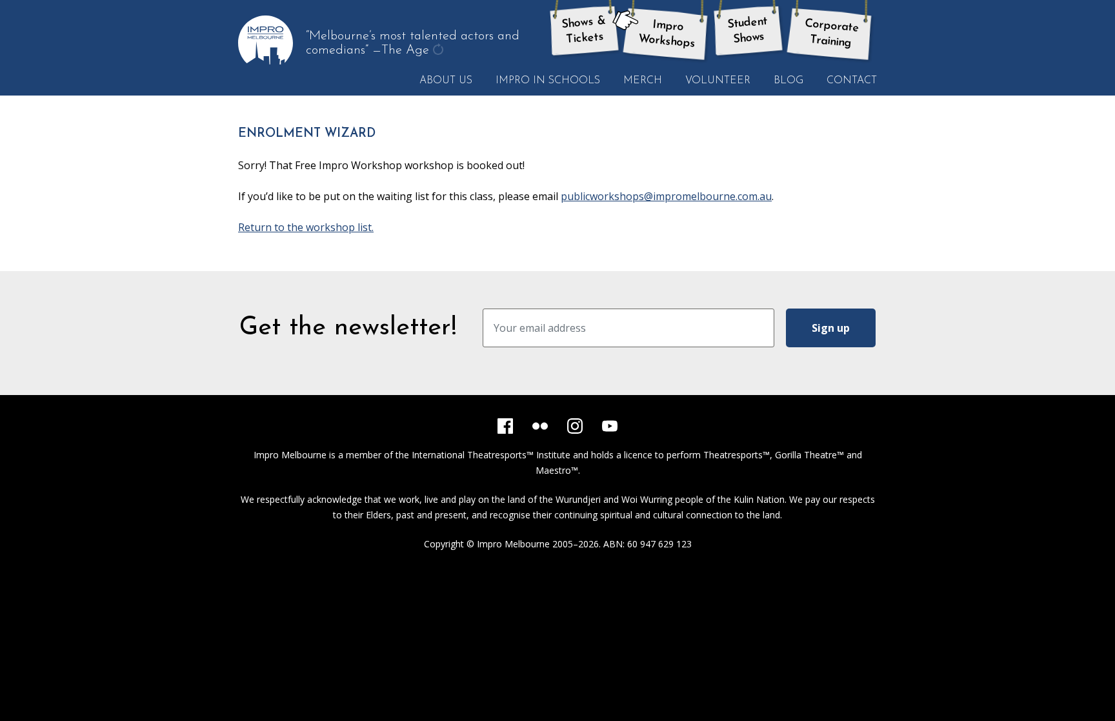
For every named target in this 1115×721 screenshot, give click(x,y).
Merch (642, 81)
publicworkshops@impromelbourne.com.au (666, 196)
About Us (445, 81)
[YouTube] (610, 426)
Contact (852, 81)
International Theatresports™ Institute (491, 455)
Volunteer (717, 81)
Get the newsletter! (348, 328)
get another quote (439, 58)
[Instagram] (575, 426)
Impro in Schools (548, 81)
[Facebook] (505, 426)
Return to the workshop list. (306, 227)
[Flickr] (540, 426)
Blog (788, 81)
